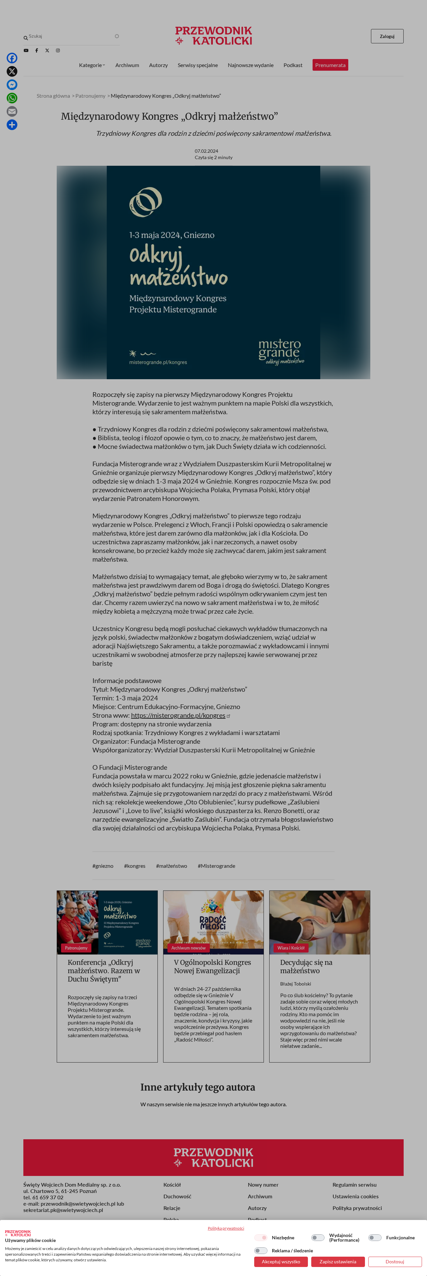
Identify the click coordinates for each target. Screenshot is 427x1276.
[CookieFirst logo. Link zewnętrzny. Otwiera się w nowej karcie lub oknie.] (18, 1233)
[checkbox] (261, 1237)
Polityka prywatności (226, 1228)
